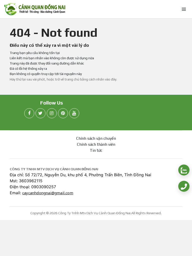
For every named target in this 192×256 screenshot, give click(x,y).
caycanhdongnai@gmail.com (47, 192)
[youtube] (74, 113)
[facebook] (29, 113)
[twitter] (41, 113)
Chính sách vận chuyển (96, 138)
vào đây (110, 79)
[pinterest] (63, 113)
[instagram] (52, 113)
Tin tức (96, 150)
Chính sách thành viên (96, 144)
